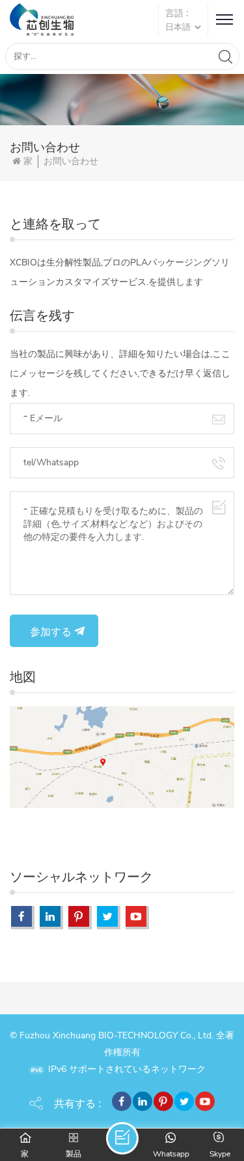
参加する (51, 631)
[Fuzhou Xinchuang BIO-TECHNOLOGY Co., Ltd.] (42, 19)
